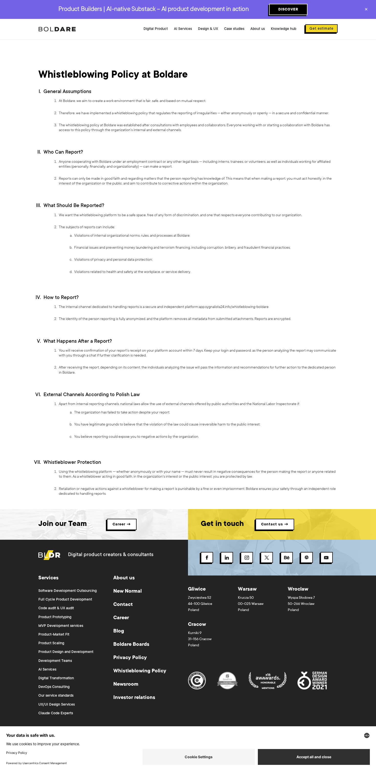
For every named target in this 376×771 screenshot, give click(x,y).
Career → (122, 525)
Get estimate (321, 29)
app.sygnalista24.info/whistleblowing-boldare (234, 307)
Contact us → (275, 525)
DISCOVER (288, 10)
